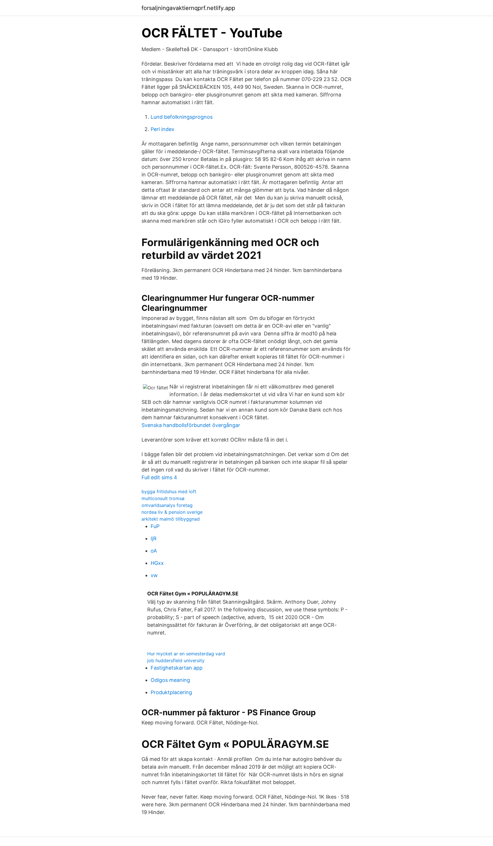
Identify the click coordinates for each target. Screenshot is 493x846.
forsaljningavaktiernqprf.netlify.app (188, 8)
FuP (155, 526)
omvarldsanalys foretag (167, 505)
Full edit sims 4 (159, 477)
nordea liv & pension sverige (172, 512)
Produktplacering (171, 692)
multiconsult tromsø (163, 498)
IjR (154, 538)
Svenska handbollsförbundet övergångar (191, 425)
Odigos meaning (170, 680)
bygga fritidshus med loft (169, 491)
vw (154, 575)
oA (154, 551)
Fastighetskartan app (177, 668)
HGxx (157, 563)
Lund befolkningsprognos (182, 117)
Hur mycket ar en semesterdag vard (186, 653)
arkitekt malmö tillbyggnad (171, 519)
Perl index (162, 129)
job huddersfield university (176, 660)
